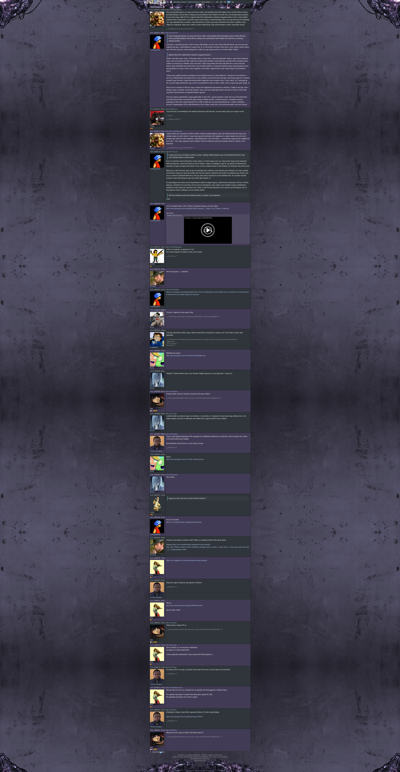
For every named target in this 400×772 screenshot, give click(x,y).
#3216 (151, 151)
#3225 (151, 391)
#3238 (151, 667)
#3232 (151, 537)
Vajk (151, 408)
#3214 (151, 109)
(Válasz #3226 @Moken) (171, 434)
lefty (151, 575)
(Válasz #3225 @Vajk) (171, 413)
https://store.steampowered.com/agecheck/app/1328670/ (184, 716)
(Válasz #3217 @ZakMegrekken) (173, 247)
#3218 (151, 247)
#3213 (151, 33)
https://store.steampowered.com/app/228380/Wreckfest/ (184, 605)
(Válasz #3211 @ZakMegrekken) (173, 10)
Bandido (153, 286)
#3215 (151, 131)
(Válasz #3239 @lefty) (170, 710)
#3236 (151, 623)
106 (221, 2)
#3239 (151, 687)
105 (217, 2)
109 (232, 2)
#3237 (151, 645)
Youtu (169, 215)
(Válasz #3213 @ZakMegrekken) (173, 131)
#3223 (151, 350)
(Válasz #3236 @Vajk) (171, 645)
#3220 (151, 289)
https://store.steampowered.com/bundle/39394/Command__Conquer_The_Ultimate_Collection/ (197, 208)
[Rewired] (156, 2)
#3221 (151, 310)
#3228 (151, 454)
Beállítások (171, 2)
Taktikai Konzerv (156, 451)
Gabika (152, 264)
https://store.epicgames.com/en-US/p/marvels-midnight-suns (186, 355)
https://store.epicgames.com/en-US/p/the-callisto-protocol (185, 459)
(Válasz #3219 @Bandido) (172, 289)
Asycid (152, 27)
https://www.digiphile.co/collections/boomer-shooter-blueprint (186, 560)
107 (225, 2)
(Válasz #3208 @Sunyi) (171, 109)
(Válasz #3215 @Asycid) (171, 151)
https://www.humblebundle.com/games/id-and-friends (183, 522)
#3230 (151, 495)
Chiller (152, 512)
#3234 (151, 580)
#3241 (151, 730)
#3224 (151, 371)
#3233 (151, 558)
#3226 (151, 413)
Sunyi (152, 327)
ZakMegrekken (155, 50)
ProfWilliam (154, 347)
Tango (152, 126)
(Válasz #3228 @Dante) (172, 474)
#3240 (151, 710)
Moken (152, 388)
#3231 (151, 517)
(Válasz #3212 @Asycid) (171, 33)
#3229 (151, 474)
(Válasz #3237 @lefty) (170, 667)
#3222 (151, 330)
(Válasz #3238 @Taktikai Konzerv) (174, 687)
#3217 (151, 203)
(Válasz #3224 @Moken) (171, 391)
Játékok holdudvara (194, 2)
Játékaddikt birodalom (179, 2)
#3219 (151, 269)
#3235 (151, 600)
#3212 (151, 10)
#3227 (151, 434)
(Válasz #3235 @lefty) (170, 623)
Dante (152, 368)
